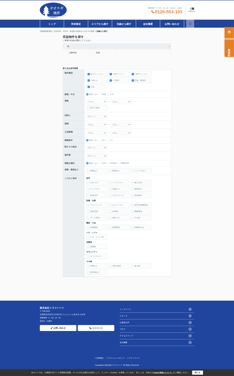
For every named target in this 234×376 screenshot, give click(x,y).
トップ (52, 24)
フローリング (96, 205)
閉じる (197, 372)
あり (104, 140)
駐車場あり (95, 272)
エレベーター (118, 205)
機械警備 (138, 211)
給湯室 (115, 211)
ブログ (122, 329)
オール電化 (95, 218)
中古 (112, 94)
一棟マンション (141, 74)
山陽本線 (73, 53)
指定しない (93, 94)
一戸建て (116, 80)
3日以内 (113, 163)
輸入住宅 (138, 182)
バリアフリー (118, 182)
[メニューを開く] (190, 23)
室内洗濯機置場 (141, 205)
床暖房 (93, 246)
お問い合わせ (172, 24)
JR (68, 46)
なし (112, 140)
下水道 (137, 218)
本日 (104, 163)
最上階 (137, 266)
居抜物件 (138, 195)
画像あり (94, 171)
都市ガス (116, 218)
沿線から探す (124, 24)
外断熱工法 (139, 227)
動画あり (116, 171)
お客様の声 (124, 322)
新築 (104, 94)
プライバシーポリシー (116, 358)
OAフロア (94, 182)
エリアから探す (99, 24)
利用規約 (99, 358)
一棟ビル (94, 80)
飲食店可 (94, 195)
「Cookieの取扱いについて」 (162, 373)
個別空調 (94, 211)
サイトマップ (134, 358)
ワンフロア (95, 189)
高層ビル (116, 189)
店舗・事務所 (140, 80)
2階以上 (93, 266)
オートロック (96, 256)
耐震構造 (116, 227)
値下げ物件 (95, 108)
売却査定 (76, 24)
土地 (92, 87)
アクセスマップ (126, 336)
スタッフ (123, 316)
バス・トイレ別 (97, 237)
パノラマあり (140, 171)
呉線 (98, 53)
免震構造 (94, 227)
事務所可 (138, 189)
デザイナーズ (118, 195)
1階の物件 (116, 266)
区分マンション (97, 74)
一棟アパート (118, 74)
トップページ (125, 309)
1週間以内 (124, 163)
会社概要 (148, 24)
